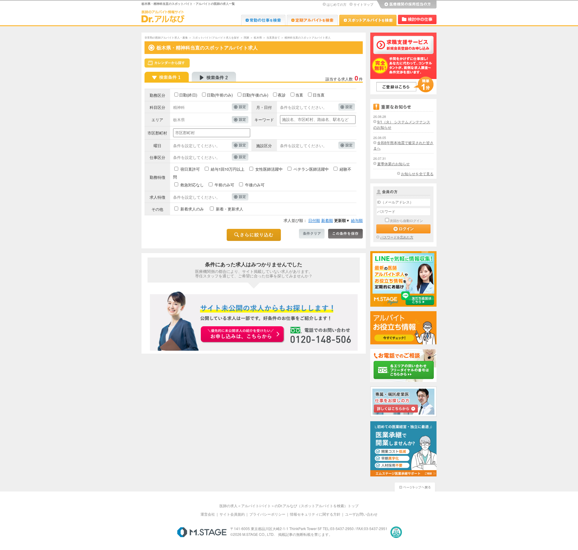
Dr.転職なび (263, 20)
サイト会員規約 (232, 514)
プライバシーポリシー (267, 514)
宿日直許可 (190, 169)
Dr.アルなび (312, 20)
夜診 (282, 95)
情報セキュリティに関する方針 (315, 514)
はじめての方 (336, 4)
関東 (246, 38)
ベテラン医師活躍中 (311, 169)
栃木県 (258, 38)
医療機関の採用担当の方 (406, 4)
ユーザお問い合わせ (361, 514)
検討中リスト (417, 19)
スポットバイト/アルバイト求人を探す (215, 38)
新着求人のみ (192, 209)
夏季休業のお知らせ (393, 163)
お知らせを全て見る (417, 173)
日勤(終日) (188, 95)
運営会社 (207, 514)
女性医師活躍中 (269, 169)
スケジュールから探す (167, 63)
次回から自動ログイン (406, 220)
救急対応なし (192, 185)
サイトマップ (363, 4)
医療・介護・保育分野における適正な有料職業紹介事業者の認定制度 (396, 532)
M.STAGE (201, 532)
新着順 (327, 220)
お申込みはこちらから (242, 334)
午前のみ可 (224, 185)
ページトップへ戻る (415, 486)
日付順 (314, 220)
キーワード (264, 119)
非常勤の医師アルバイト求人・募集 (166, 38)
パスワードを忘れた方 (396, 237)
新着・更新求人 (229, 209)
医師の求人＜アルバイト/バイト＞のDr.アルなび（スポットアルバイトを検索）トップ (289, 505)
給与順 (357, 220)
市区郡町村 (157, 133)
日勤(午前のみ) (220, 95)
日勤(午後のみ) (255, 95)
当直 (299, 95)
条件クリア (312, 234)
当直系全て (273, 38)
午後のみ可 (255, 185)
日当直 (319, 95)
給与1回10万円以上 (227, 169)
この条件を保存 (345, 234)
